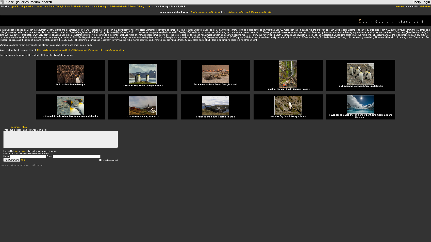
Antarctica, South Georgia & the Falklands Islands (63, 6)
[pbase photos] (7, 4)
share (24, 127)
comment (15, 127)
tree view (399, 6)
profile (15, 6)
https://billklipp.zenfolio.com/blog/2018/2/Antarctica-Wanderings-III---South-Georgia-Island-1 (81, 50)
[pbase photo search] (47, 4)
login (15, 151)
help (23, 160)
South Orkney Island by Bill (258, 12)
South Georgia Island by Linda (206, 12)
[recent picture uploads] (22, 4)
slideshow (425, 6)
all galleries (27, 6)
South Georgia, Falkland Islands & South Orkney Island (122, 6)
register (24, 151)
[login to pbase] (426, 4)
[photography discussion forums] (35, 4)
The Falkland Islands (232, 12)
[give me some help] (417, 4)
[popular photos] (233, 4)
